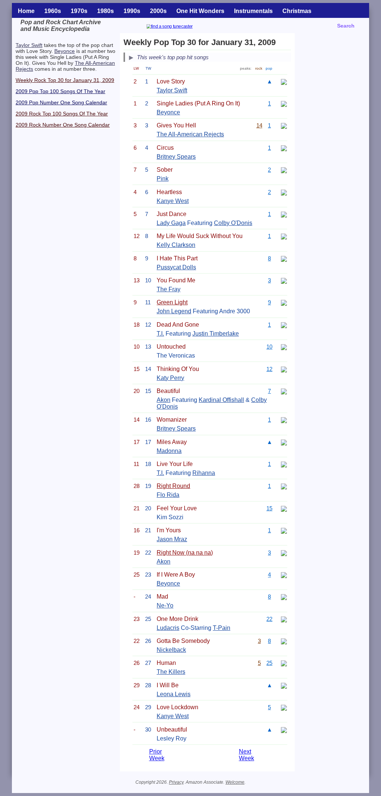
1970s (79, 11)
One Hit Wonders (200, 11)
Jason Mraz (172, 539)
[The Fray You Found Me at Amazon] (284, 280)
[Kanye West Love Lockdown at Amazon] (284, 707)
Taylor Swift (29, 45)
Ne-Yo (165, 605)
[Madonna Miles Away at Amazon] (284, 442)
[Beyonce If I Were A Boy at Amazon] (284, 574)
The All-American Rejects (190, 134)
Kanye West (173, 201)
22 (269, 619)
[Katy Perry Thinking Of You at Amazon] (284, 369)
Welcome (234, 782)
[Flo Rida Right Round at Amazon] (284, 486)
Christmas (296, 11)
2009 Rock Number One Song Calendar (63, 125)
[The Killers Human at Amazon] (284, 663)
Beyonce (64, 51)
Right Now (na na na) (185, 552)
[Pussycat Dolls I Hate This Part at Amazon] (284, 258)
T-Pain (221, 628)
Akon (163, 400)
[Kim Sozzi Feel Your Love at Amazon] (284, 508)
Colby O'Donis (233, 223)
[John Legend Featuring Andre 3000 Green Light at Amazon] (284, 302)
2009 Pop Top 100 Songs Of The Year (60, 91)
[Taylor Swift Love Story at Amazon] (284, 81)
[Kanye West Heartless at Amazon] (284, 192)
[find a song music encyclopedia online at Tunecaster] (179, 27)
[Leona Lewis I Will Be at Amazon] (284, 685)
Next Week (246, 754)
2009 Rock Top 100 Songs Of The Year (62, 114)
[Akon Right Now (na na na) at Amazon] (284, 552)
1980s (105, 11)
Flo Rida (168, 495)
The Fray (168, 289)
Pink (163, 178)
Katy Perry (170, 378)
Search (346, 26)
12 (269, 369)
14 (259, 125)
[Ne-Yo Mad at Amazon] (284, 596)
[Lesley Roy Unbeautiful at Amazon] (284, 729)
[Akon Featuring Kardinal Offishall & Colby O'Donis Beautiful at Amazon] (284, 391)
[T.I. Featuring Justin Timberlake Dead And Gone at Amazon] (284, 324)
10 (269, 346)
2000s (158, 11)
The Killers (171, 672)
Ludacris (168, 628)
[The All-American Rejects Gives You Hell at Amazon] (284, 125)
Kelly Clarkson (176, 245)
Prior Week (156, 754)
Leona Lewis (173, 694)
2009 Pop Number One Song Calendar (61, 102)
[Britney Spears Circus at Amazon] (284, 148)
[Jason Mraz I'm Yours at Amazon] (284, 530)
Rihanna (203, 473)
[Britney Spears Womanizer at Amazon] (284, 419)
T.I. (160, 333)
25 (269, 663)
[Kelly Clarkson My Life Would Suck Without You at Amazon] (284, 236)
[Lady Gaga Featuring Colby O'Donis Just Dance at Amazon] (284, 214)
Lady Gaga (171, 223)
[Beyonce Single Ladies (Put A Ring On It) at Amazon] (284, 103)
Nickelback (171, 650)
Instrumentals (253, 11)
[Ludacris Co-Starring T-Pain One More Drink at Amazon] (284, 619)
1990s (132, 11)
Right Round (173, 486)
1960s (52, 11)
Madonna (169, 451)
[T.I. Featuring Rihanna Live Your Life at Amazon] (284, 464)
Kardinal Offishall (221, 400)
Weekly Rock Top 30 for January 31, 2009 (65, 80)
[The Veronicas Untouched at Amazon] (284, 346)
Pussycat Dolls (176, 267)
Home (26, 11)
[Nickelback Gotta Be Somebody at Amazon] (284, 641)
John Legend (174, 311)
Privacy (176, 782)
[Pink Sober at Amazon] (284, 170)
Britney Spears (176, 156)
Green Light (172, 302)
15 (269, 508)
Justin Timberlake (215, 333)
